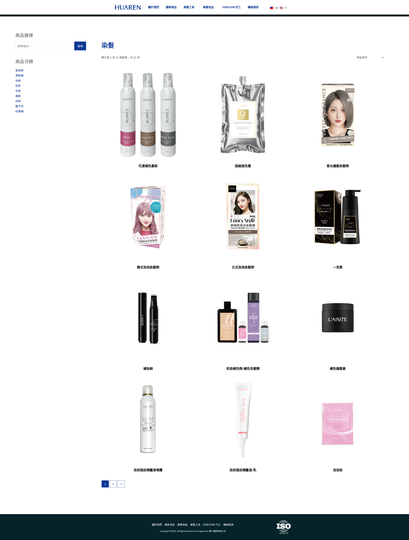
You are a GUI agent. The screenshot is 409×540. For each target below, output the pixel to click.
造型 (18, 86)
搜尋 (80, 46)
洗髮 (18, 91)
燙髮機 (19, 75)
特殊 (18, 101)
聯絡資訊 (253, 7)
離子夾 (19, 106)
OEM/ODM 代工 (231, 7)
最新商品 (171, 7)
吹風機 (19, 111)
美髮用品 (208, 7)
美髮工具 (189, 7)
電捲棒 (19, 70)
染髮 (18, 80)
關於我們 (153, 7)
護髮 (18, 96)
